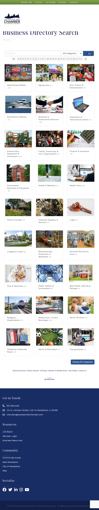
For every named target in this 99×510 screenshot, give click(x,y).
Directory (38, 2)
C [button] (23, 59)
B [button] (20, 59)
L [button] (45, 59)
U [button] (68, 59)
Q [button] (58, 59)
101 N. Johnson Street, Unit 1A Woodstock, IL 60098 (32, 410)
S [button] (63, 59)
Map (5, 470)
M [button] (47, 59)
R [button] (61, 59)
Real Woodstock (10, 462)
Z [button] (81, 59)
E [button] (28, 59)
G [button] (33, 59)
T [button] (66, 59)
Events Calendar (33, 371)
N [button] (50, 59)
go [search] (89, 53)
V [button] (71, 59)
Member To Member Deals (57, 371)
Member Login (26, 2)
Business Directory (19, 371)
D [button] (25, 59)
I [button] (38, 59)
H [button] (36, 59)
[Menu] (93, 18)
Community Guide (12, 457)
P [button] (55, 59)
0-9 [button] (14, 59)
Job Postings (50, 2)
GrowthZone (86, 506)
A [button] (18, 59)
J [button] (40, 59)
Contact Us (73, 2)
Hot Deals (62, 2)
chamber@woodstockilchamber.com (25, 414)
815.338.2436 (13, 406)
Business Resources (12, 440)
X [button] (76, 59)
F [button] (30, 59)
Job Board (8, 431)
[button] (82, 362)
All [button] (85, 59)
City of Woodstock (11, 466)
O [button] (53, 59)
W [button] (74, 59)
